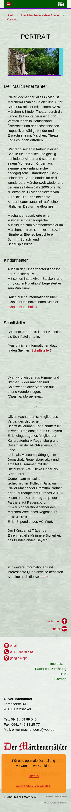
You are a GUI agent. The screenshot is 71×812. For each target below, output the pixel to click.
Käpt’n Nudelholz (21, 307)
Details (34, 776)
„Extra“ (48, 577)
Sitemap (60, 679)
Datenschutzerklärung (50, 669)
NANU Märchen (25, 797)
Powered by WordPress (56, 796)
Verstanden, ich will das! (33, 786)
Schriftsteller (40, 350)
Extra (62, 674)
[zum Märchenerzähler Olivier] (35, 746)
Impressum (58, 664)
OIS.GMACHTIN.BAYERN (55, 803)
